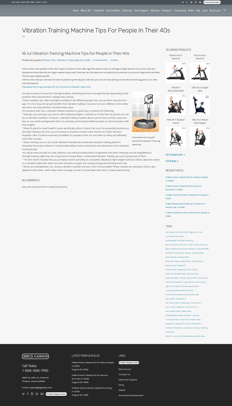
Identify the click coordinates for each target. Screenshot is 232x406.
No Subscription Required (177, 303)
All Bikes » (172, 161)
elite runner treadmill (176, 265)
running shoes (172, 320)
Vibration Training (66, 60)
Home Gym (201, 282)
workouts (170, 332)
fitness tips (203, 278)
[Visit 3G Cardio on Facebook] (188, 2)
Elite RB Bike (198, 253)
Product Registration (212, 2)
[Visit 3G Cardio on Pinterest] (197, 2)
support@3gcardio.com (40, 387)
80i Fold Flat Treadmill (186, 232)
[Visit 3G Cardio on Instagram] (193, 2)
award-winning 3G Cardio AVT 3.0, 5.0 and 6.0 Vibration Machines (58, 86)
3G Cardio (85, 60)
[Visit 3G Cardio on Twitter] (184, 2)
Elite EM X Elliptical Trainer (178, 253)
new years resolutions (176, 299)
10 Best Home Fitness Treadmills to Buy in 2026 (92, 390)
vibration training (192, 328)
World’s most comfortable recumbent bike (185, 336)
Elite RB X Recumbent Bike (178, 261)
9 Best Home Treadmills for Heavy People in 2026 (93, 364)
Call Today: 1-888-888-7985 (23, 2)
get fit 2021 (189, 282)
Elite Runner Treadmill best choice (182, 270)
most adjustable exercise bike (179, 290)
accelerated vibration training (179, 240)
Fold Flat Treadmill (174, 282)
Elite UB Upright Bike (175, 274)
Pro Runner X (192, 307)
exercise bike (192, 274)
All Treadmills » (175, 154)
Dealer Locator (41, 2)
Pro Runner (196, 303)
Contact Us (124, 374)
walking (204, 328)
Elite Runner (197, 261)
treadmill (170, 324)
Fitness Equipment (188, 278)
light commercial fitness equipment (182, 286)
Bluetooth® (203, 249)
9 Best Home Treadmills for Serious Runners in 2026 (90, 377)
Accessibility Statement (131, 395)
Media (122, 390)
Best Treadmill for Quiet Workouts (181, 249)
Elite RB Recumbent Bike (177, 257)
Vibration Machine (174, 328)
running (195, 315)
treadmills (196, 324)
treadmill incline (183, 324)
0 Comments (100, 60)
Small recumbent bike (190, 320)
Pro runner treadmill (175, 307)
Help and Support (128, 379)
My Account (125, 369)
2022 (200, 232)
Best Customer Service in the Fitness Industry (186, 245)
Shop (121, 384)
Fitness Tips (49, 60)
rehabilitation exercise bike (178, 315)
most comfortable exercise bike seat (182, 295)
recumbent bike (173, 311)
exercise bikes (172, 278)
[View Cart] (224, 10)
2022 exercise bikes (175, 236)
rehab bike (186, 311)
